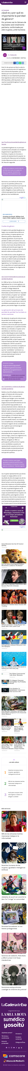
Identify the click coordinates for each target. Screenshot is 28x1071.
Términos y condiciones (5, 1037)
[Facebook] (6, 1047)
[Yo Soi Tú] (14, 1025)
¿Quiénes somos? (7, 1032)
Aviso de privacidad (5, 1042)
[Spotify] (19, 1047)
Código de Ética (20, 1042)
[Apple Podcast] (21, 1047)
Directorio (19, 1033)
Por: (12, 55)
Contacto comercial (19, 1038)
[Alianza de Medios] (14, 1061)
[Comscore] (14, 1056)
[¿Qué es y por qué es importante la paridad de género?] (14, 63)
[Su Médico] (14, 1019)
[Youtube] (14, 1047)
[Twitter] (9, 1047)
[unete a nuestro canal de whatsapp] (14, 515)
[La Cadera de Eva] (7, 2)
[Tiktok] (16, 1047)
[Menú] (25, 2)
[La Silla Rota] (14, 1014)
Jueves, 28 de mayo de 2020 (12, 379)
